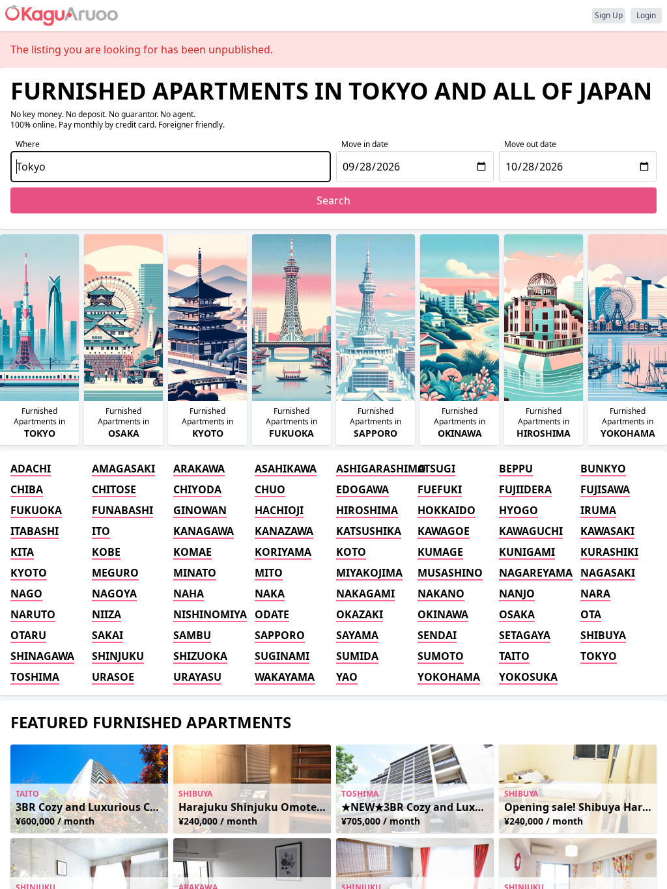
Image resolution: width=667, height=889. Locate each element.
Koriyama (283, 552)
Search (333, 200)
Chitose (114, 489)
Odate (272, 614)
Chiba (26, 489)
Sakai (107, 635)
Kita (22, 552)
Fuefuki (440, 489)
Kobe (106, 552)
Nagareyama (536, 573)
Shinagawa (42, 656)
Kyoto (28, 573)
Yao (347, 677)
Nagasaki (607, 573)
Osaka (517, 614)
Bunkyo (603, 468)
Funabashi (122, 510)
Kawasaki (607, 531)
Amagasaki (123, 468)
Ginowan (200, 510)
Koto (351, 552)
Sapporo (280, 635)
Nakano (441, 593)
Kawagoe (444, 531)
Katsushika (368, 531)
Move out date (530, 144)
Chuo (270, 489)
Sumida (357, 656)
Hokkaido (446, 510)
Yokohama (449, 677)
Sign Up (609, 15)
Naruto (32, 614)
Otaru (28, 635)
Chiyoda (197, 489)
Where (28, 144)
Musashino (450, 573)
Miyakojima (369, 573)
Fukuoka (36, 510)
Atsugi (436, 468)
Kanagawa (203, 531)
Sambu (192, 635)
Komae (192, 552)
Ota (590, 614)
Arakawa (199, 468)
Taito (514, 656)
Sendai (437, 635)
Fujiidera (525, 489)
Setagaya (524, 635)
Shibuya (603, 635)
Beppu (516, 468)
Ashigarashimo (374, 468)
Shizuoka (200, 656)
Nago (26, 593)
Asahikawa (286, 468)
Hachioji (279, 510)
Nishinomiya (210, 614)
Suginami (282, 656)
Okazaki (359, 614)
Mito (269, 573)
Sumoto (441, 656)
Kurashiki (609, 552)
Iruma (598, 510)
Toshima (34, 677)
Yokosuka (528, 677)
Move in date (364, 144)
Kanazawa (284, 531)
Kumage (440, 552)
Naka (270, 593)
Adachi (30, 468)
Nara (595, 593)
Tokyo (598, 656)
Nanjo (517, 593)
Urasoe (113, 677)
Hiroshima (367, 510)
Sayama (357, 635)
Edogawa (362, 489)
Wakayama (285, 677)
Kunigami (527, 552)
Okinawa (443, 614)
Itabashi (34, 531)
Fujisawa (605, 489)
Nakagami (365, 593)
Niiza (106, 614)
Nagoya (114, 593)
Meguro (115, 573)
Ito (101, 531)
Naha (188, 593)
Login (646, 15)
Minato (194, 573)
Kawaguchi (531, 531)
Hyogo (518, 510)
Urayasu (197, 677)
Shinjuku (118, 656)
